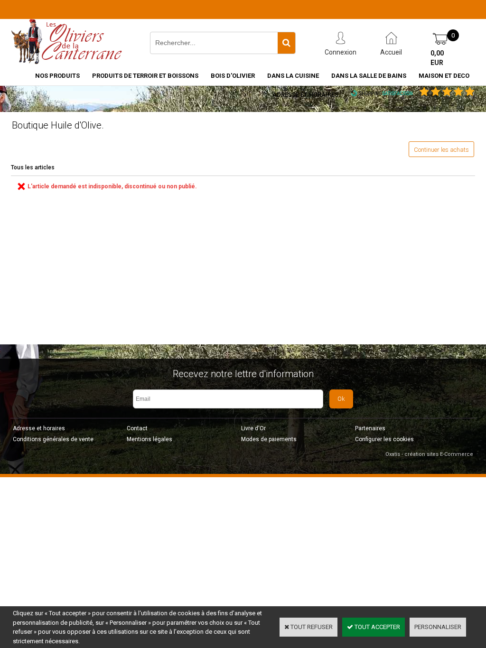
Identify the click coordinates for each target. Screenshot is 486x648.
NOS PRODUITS (57, 75)
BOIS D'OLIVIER (233, 75)
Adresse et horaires (305, 94)
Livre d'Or (253, 428)
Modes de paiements (269, 439)
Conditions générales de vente (53, 439)
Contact (137, 428)
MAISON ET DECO (444, 75)
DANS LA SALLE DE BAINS (368, 75)
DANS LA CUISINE (293, 75)
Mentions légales (149, 439)
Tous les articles (33, 167)
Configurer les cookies (384, 439)
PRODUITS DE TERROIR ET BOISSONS (145, 75)
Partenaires (370, 428)
